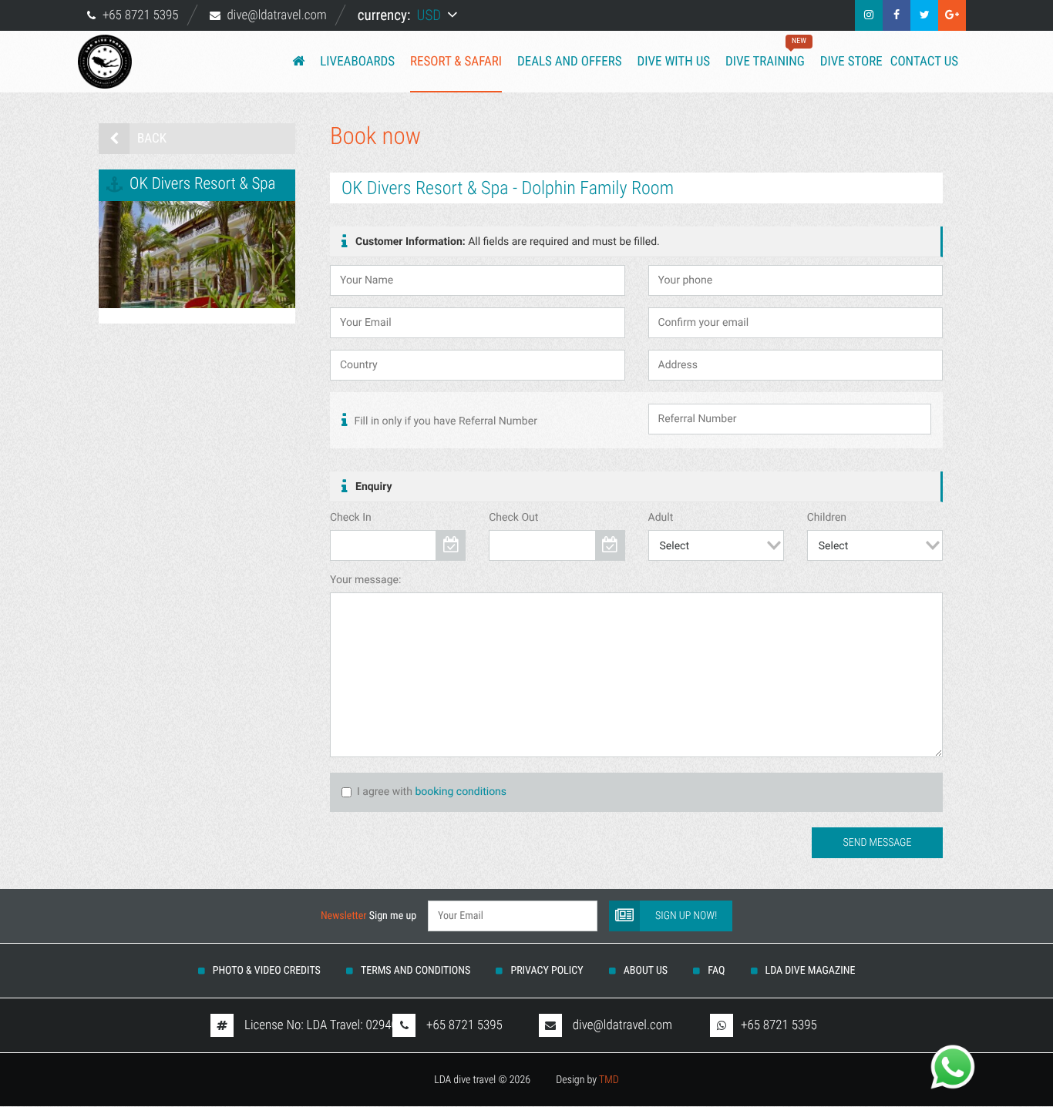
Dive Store (851, 61)
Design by (587, 1080)
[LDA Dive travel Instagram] (869, 15)
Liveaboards (357, 61)
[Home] (298, 61)
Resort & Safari (456, 61)
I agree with (384, 792)
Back (152, 138)
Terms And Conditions (415, 970)
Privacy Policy (546, 970)
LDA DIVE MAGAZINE (810, 970)
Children (826, 518)
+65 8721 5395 (141, 15)
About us (646, 970)
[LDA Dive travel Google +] (952, 15)
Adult (661, 518)
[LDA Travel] (114, 62)
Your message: (365, 580)
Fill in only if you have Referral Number (444, 421)
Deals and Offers (569, 61)
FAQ (716, 970)
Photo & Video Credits (267, 970)
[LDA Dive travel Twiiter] (924, 15)
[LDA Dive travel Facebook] (896, 15)
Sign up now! (686, 916)
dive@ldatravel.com (277, 15)
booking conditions (460, 792)
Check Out (513, 518)
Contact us (924, 61)
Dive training (765, 53)
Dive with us (674, 61)
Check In (351, 518)
